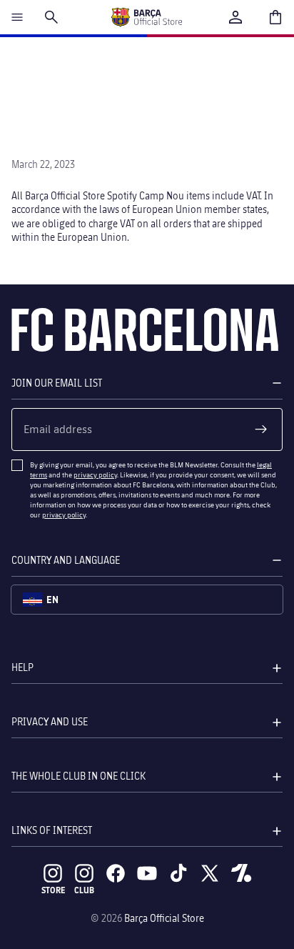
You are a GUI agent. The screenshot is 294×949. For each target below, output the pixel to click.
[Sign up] (261, 429)
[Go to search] (51, 17)
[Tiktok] (178, 873)
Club (84, 890)
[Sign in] (235, 17)
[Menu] (17, 17)
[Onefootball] (241, 873)
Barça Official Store (164, 918)
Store (53, 890)
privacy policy (95, 474)
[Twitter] (209, 873)
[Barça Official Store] (146, 17)
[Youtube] (147, 873)
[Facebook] (115, 873)
